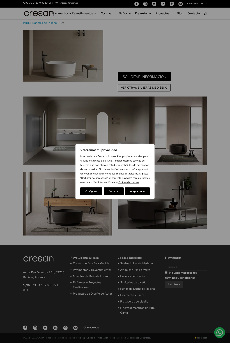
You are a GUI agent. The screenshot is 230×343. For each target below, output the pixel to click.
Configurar (91, 191)
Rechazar (114, 191)
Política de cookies (128, 182)
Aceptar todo (137, 191)
